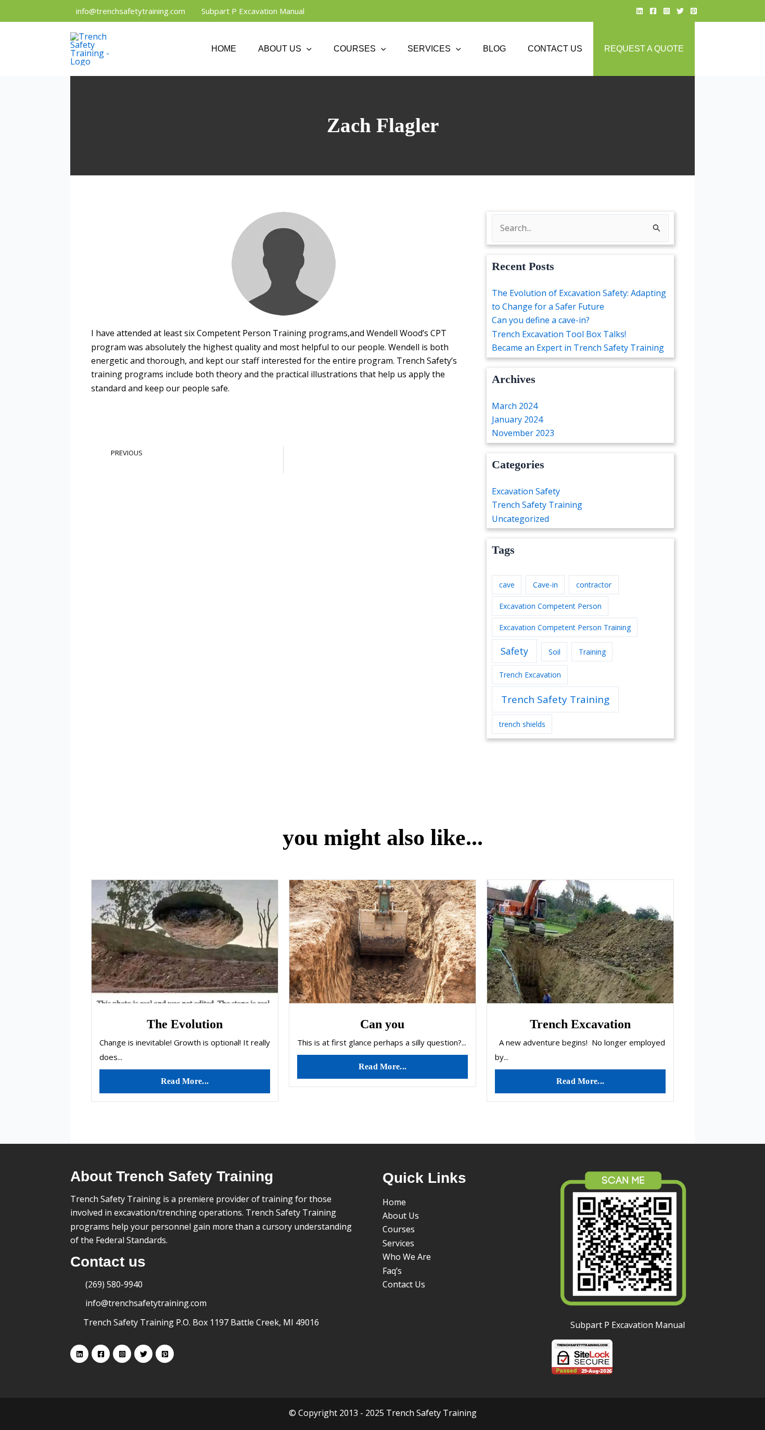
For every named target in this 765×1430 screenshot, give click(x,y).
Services (429, 48)
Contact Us (555, 48)
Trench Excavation (530, 675)
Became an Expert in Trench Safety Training (578, 347)
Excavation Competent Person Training (565, 627)
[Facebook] (653, 11)
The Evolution (185, 1024)
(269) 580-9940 (113, 1284)
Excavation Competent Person (550, 606)
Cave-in (545, 585)
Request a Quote (644, 48)
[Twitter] (680, 11)
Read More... (185, 1081)
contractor (593, 585)
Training (592, 652)
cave (507, 585)
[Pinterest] (693, 11)
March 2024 (515, 406)
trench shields (522, 724)
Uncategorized (520, 519)
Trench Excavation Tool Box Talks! (559, 334)
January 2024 (517, 419)
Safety (514, 651)
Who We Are (406, 1256)
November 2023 (523, 433)
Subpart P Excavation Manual (251, 11)
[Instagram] (666, 11)
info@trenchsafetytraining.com (129, 11)
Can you (382, 1024)
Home (223, 48)
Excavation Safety (526, 491)
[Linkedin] (639, 11)
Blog (494, 48)
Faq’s (392, 1270)
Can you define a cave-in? (541, 320)
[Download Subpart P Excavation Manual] (623, 1238)
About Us (279, 48)
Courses (355, 48)
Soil (554, 652)
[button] (306, 49)
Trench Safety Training (537, 504)
